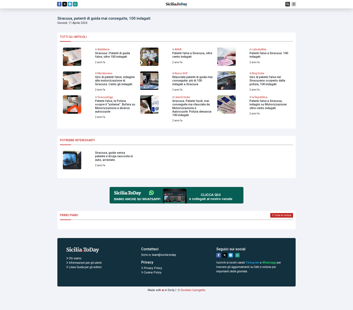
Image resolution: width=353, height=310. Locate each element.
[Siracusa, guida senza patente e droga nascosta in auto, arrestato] (99, 161)
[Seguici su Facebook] (59, 4)
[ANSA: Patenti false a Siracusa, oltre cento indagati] (176, 58)
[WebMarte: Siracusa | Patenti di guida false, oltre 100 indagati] (99, 58)
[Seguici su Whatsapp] (75, 4)
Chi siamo (74, 258)
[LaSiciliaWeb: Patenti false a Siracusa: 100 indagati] (253, 58)
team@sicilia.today (164, 255)
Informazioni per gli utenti (85, 262)
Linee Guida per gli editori (85, 267)
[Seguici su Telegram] (70, 4)
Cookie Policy (152, 272)
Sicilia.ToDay (176, 4)
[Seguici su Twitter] (64, 4)
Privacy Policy (152, 268)
